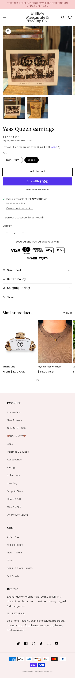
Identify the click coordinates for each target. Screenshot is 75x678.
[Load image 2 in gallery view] (37, 108)
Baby (10, 444)
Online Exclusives (17, 515)
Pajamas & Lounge (18, 452)
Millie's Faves (15, 545)
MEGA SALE (14, 507)
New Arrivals (14, 420)
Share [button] (10, 297)
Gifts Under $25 (16, 428)
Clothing (12, 483)
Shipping (7, 141)
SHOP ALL (13, 537)
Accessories (14, 460)
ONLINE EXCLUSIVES (20, 568)
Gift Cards (13, 576)
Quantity (7, 226)
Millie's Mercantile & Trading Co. (40, 671)
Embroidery (14, 412)
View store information (19, 208)
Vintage (11, 467)
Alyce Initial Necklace (49, 366)
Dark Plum (12, 160)
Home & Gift (14, 499)
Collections (14, 475)
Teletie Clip (9, 366)
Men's (10, 560)
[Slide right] (45, 380)
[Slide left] (30, 380)
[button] (4, 17)
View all (67, 313)
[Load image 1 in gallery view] (14, 108)
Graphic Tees (15, 491)
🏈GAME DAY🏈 (16, 436)
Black (31, 160)
